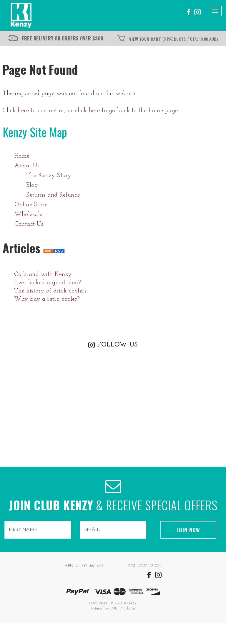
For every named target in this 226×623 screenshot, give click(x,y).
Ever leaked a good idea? (47, 283)
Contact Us (28, 224)
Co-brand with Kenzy (43, 274)
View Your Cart (173, 39)
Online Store (30, 205)
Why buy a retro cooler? (47, 299)
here (23, 111)
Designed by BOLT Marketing (113, 608)
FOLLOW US (117, 345)
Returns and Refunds (53, 195)
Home (21, 156)
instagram (197, 12)
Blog (32, 185)
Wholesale (28, 215)
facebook (188, 12)
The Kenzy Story (49, 176)
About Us (26, 166)
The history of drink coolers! (51, 291)
